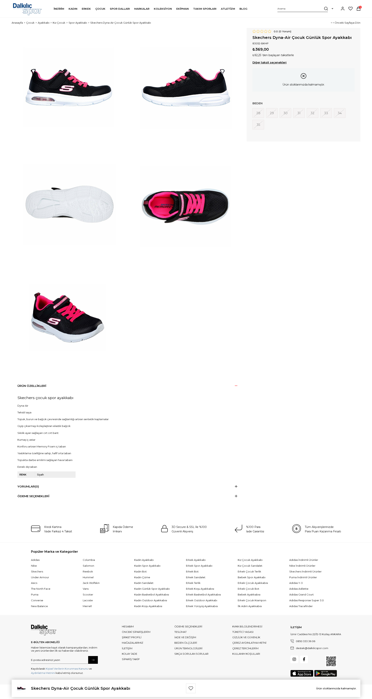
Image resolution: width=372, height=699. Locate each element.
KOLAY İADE (129, 653)
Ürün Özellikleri (31, 386)
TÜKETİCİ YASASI (242, 631)
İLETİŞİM (127, 648)
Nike (34, 565)
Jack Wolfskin (91, 582)
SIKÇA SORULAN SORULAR (191, 653)
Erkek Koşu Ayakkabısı (200, 588)
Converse (37, 600)
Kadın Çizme (142, 577)
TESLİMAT (180, 631)
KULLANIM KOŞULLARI (246, 653)
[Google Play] (325, 673)
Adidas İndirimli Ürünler (303, 559)
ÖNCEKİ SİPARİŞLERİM (136, 631)
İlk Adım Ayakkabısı (250, 606)
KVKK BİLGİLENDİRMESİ (247, 626)
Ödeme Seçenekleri (33, 496)
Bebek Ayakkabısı (249, 594)
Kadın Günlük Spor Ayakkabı (152, 588)
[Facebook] (304, 659)
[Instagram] (294, 659)
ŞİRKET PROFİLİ (131, 637)
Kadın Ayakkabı (144, 559)
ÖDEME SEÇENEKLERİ (188, 626)
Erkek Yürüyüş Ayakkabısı (202, 606)
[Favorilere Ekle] (191, 688)
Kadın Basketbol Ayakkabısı (151, 594)
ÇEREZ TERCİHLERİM (245, 648)
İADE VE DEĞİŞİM (185, 637)
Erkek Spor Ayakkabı (199, 565)
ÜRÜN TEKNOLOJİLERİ (188, 648)
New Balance (39, 606)
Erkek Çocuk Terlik (249, 571)
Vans (86, 588)
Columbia (89, 559)
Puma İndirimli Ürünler (303, 577)
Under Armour (40, 577)
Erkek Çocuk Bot (248, 588)
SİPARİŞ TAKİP (131, 659)
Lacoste (88, 600)
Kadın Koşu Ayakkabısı (148, 606)
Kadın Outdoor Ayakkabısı (150, 600)
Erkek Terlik (193, 582)
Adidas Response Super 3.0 (306, 600)
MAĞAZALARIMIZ (132, 642)
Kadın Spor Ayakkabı (147, 565)
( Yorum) (285, 31)
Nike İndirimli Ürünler (302, 565)
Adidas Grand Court (301, 594)
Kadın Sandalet (143, 582)
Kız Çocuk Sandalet (250, 565)
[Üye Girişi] (342, 9)
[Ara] (326, 8)
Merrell (87, 606)
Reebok (88, 571)
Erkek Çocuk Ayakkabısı (253, 582)
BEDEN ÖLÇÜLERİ (185, 642)
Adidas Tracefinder (301, 606)
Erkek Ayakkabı (196, 559)
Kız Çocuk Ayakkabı (250, 559)
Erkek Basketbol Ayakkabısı (203, 594)
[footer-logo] (43, 630)
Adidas (35, 559)
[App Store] (301, 673)
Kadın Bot (140, 571)
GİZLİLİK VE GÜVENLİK (246, 637)
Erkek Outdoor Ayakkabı (201, 600)
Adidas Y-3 (296, 582)
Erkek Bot (192, 571)
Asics (34, 582)
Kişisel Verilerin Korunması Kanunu (67, 668)
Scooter (88, 594)
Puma (34, 594)
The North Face (40, 588)
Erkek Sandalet (195, 577)
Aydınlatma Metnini (43, 672)
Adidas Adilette (298, 588)
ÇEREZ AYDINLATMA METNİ (249, 642)
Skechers (37, 571)
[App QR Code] (331, 661)
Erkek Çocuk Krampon (252, 600)
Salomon (88, 565)
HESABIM (128, 626)
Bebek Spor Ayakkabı (251, 577)
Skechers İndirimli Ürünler (305, 571)
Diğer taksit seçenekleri (269, 62)
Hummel (88, 577)
